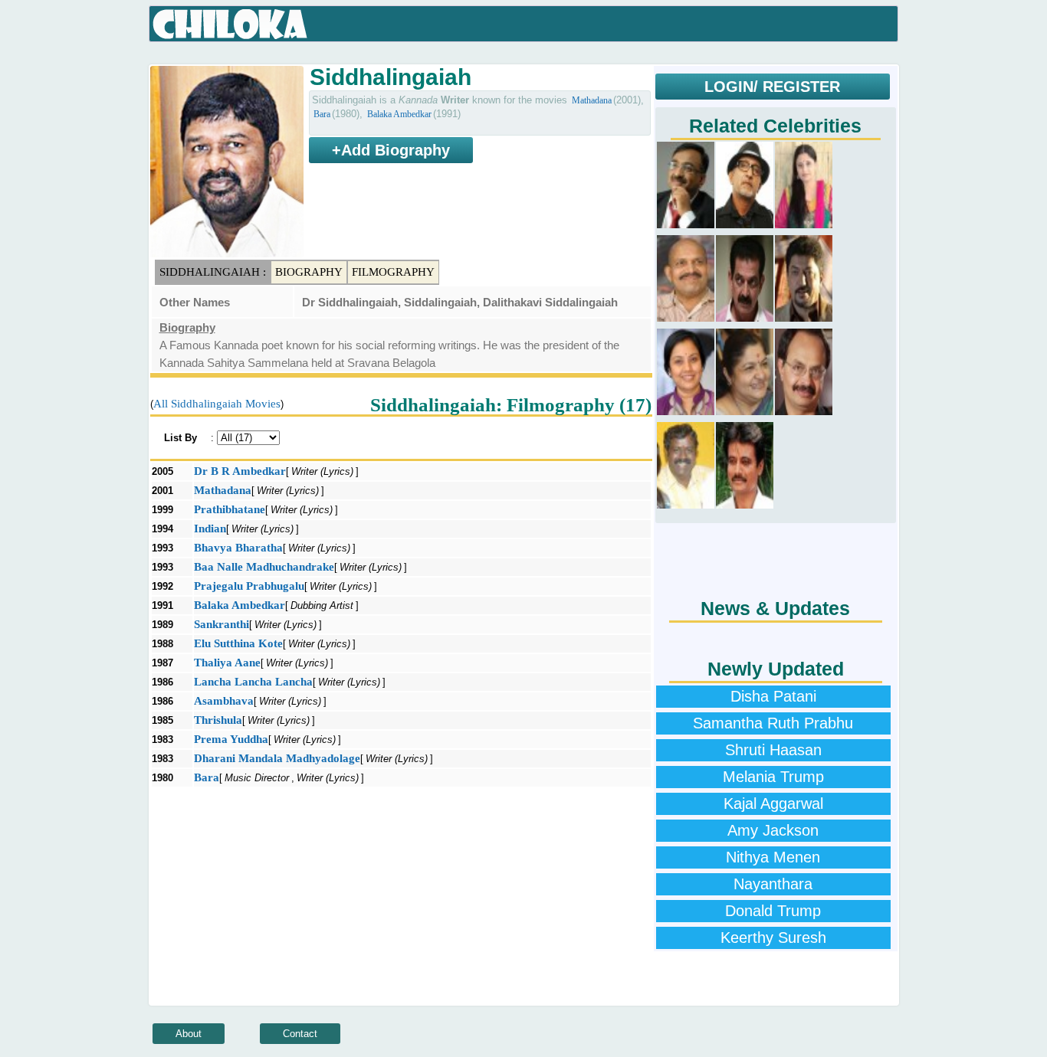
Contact (300, 1033)
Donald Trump (773, 910)
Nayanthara (773, 883)
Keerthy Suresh (773, 937)
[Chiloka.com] (230, 24)
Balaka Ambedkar (399, 114)
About (189, 1033)
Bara (321, 114)
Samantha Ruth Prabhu (773, 723)
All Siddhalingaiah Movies (217, 404)
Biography (309, 272)
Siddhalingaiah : (212, 272)
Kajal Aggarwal (773, 803)
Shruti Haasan (773, 749)
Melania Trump (773, 776)
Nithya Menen (773, 857)
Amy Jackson (773, 830)
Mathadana (592, 100)
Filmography (393, 272)
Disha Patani (773, 696)
